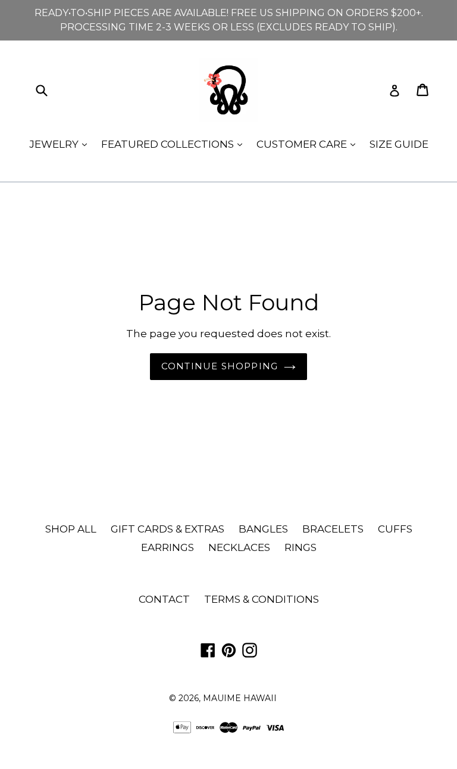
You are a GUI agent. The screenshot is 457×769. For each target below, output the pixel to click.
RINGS (300, 547)
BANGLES (263, 529)
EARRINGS (167, 547)
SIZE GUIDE (399, 144)
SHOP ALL (70, 529)
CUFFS (395, 529)
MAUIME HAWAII (240, 698)
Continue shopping (219, 366)
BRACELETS (333, 529)
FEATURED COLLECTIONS (174, 144)
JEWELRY (61, 144)
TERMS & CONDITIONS (261, 599)
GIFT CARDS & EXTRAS (167, 529)
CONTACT (164, 599)
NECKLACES (239, 547)
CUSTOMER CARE (308, 144)
